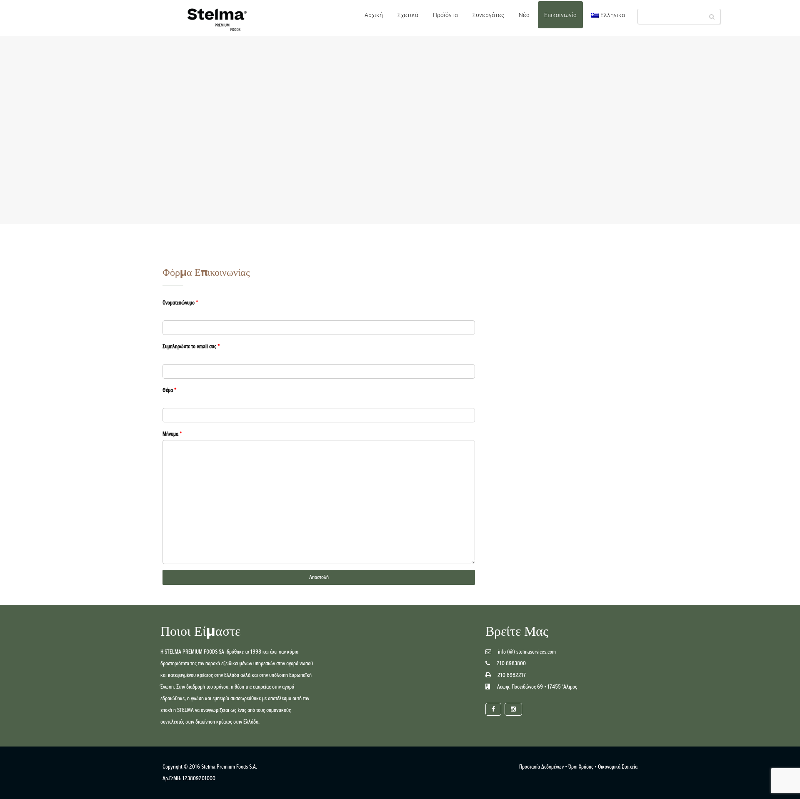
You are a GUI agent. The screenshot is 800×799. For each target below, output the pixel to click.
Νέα (524, 15)
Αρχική (374, 15)
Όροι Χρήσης (580, 766)
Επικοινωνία (560, 15)
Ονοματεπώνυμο (180, 302)
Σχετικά (408, 15)
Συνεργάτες (488, 15)
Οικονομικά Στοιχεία (618, 766)
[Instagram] (513, 709)
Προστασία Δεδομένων (541, 766)
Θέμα (169, 390)
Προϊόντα (445, 15)
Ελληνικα (612, 15)
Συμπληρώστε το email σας (191, 346)
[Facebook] (493, 709)
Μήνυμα (172, 433)
